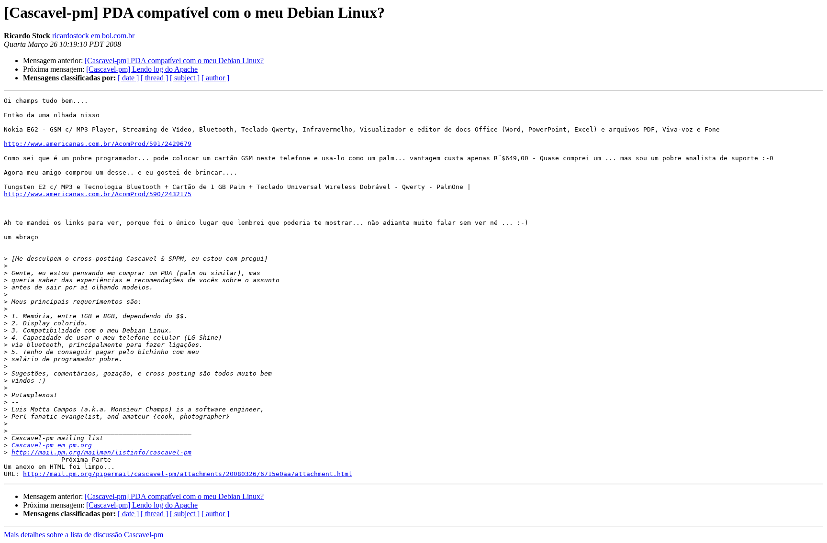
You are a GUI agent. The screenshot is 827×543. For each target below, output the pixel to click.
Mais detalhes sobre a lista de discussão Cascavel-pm (83, 535)
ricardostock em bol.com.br (93, 36)
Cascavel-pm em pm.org (51, 445)
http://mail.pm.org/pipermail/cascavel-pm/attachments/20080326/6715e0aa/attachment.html (187, 473)
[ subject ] (185, 78)
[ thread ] (154, 78)
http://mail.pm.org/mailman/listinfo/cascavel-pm (101, 452)
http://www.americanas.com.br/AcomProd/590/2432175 (97, 194)
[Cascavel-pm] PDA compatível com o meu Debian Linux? (174, 60)
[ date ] (128, 78)
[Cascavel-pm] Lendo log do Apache (142, 69)
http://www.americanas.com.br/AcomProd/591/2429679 (97, 143)
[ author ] (215, 78)
